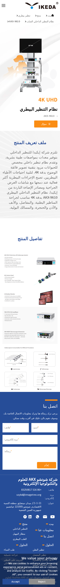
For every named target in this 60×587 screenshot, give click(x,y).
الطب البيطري (20, 539)
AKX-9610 (14, 21)
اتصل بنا (49, 536)
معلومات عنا (46, 529)
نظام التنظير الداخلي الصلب (40, 21)
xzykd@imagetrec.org (28, 495)
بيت (49, 15)
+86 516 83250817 (31, 490)
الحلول (49, 544)
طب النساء (9, 550)
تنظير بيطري (24, 15)
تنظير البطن (38, 550)
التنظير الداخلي (20, 529)
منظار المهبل (19, 534)
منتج (39, 15)
